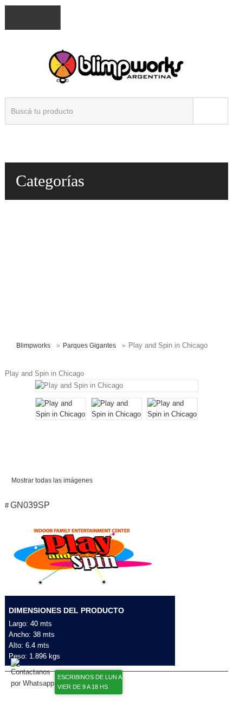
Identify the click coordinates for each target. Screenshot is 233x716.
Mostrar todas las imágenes (52, 480)
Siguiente (185, 423)
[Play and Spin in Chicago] (60, 409)
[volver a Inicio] (9, 345)
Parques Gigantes (89, 345)
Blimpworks (33, 345)
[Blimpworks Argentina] (116, 66)
